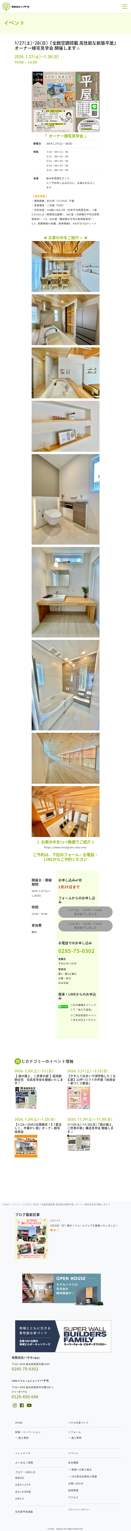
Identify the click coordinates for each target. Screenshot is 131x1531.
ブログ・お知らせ (25, 1472)
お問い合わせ (76, 1483)
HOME (19, 1422)
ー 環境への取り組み (80, 1469)
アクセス (73, 1497)
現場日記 (19, 1477)
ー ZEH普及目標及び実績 (82, 1476)
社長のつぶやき (23, 1484)
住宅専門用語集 (24, 1511)
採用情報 (73, 1490)
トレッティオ (22, 1453)
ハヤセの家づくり (78, 1422)
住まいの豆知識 (23, 1491)
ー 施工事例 (22, 1437)
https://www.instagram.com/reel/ (65, 847)
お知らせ (19, 1498)
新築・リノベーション (28, 1432)
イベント (73, 1453)
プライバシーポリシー (79, 1509)
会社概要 (73, 1462)
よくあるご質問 (24, 1462)
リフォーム (74, 1432)
